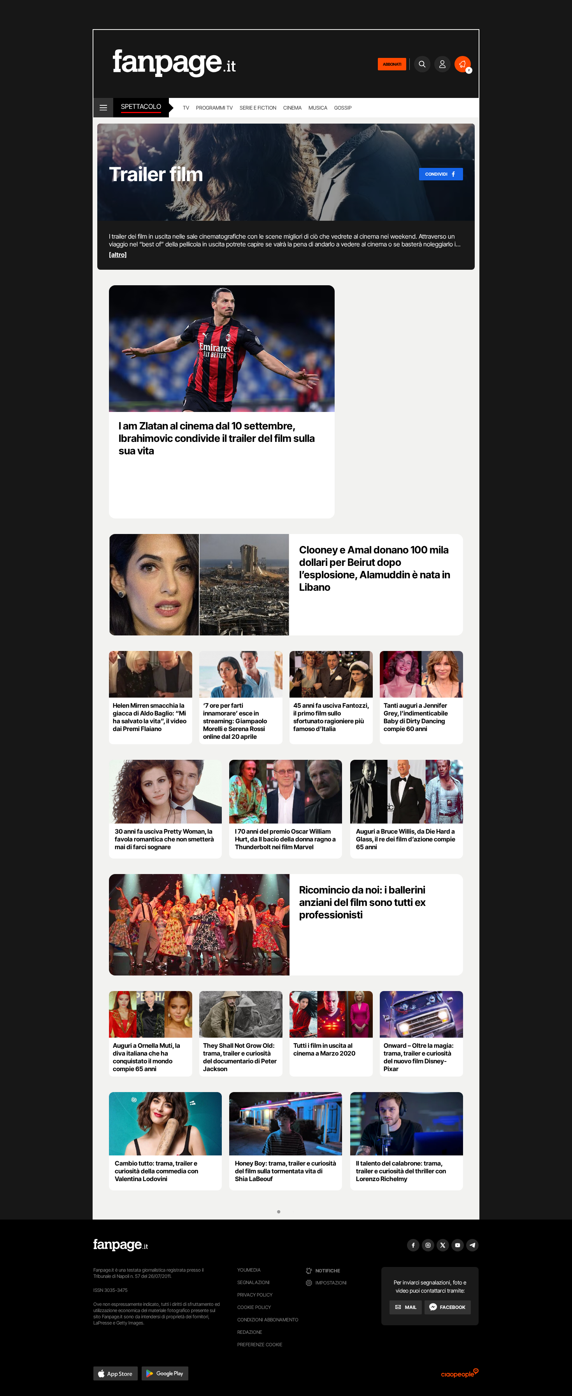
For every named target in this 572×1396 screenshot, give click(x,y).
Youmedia (249, 1270)
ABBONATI (392, 64)
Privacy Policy (254, 1295)
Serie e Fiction (258, 108)
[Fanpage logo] (164, 64)
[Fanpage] (120, 1245)
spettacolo (141, 106)
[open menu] (103, 107)
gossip (343, 108)
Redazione (249, 1332)
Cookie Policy (254, 1307)
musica (318, 108)
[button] (115, 1373)
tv (186, 108)
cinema (292, 108)
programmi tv (214, 108)
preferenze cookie (259, 1344)
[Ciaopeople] (460, 1375)
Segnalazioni (253, 1282)
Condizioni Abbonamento (267, 1320)
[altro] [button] (118, 254)
